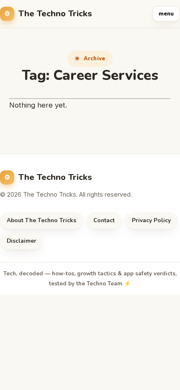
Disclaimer (21, 241)
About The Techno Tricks (41, 220)
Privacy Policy (151, 220)
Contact (104, 220)
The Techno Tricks (55, 13)
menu (166, 14)
